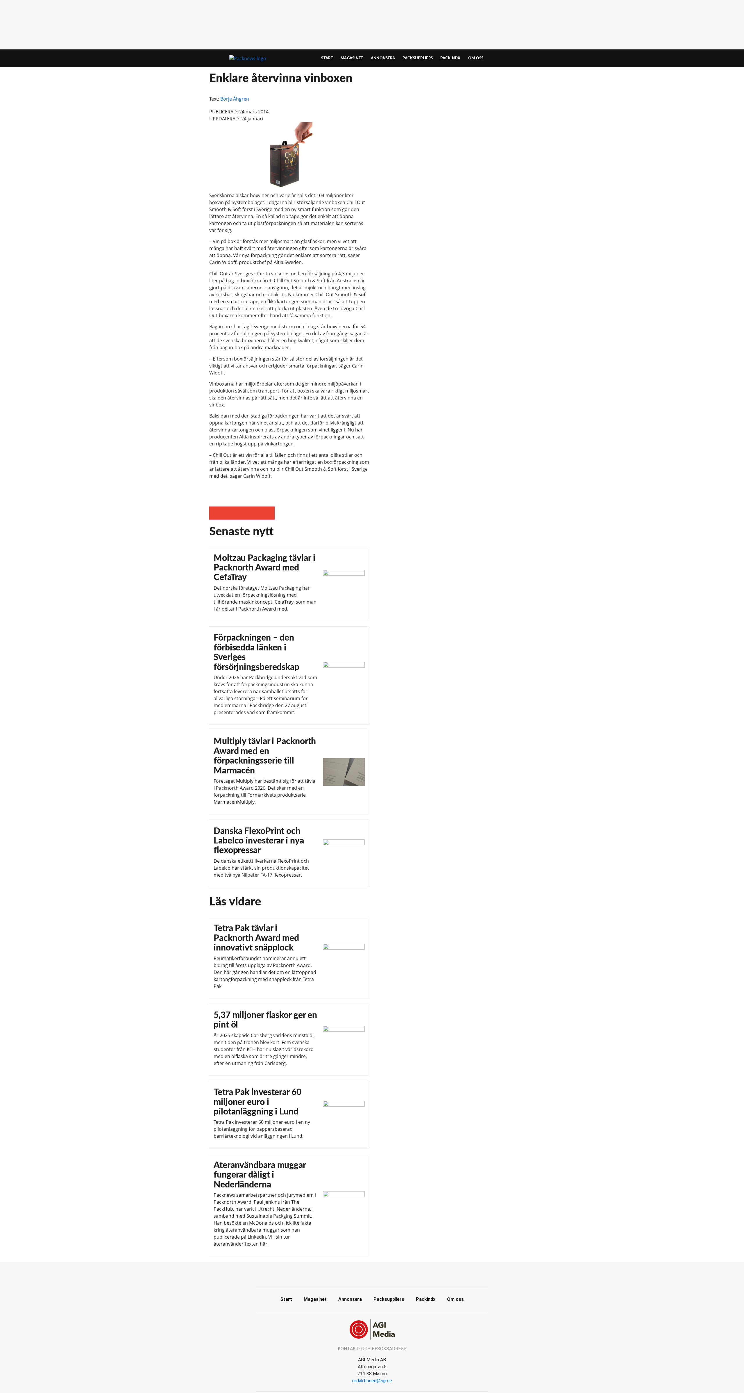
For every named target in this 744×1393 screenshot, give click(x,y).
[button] (215, 513)
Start (327, 58)
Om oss (476, 58)
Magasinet (352, 58)
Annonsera (383, 58)
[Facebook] (359, 1273)
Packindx (450, 58)
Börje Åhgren (234, 99)
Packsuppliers (418, 58)
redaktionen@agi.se (372, 1380)
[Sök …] (524, 58)
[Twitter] (372, 1273)
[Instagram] (385, 1273)
